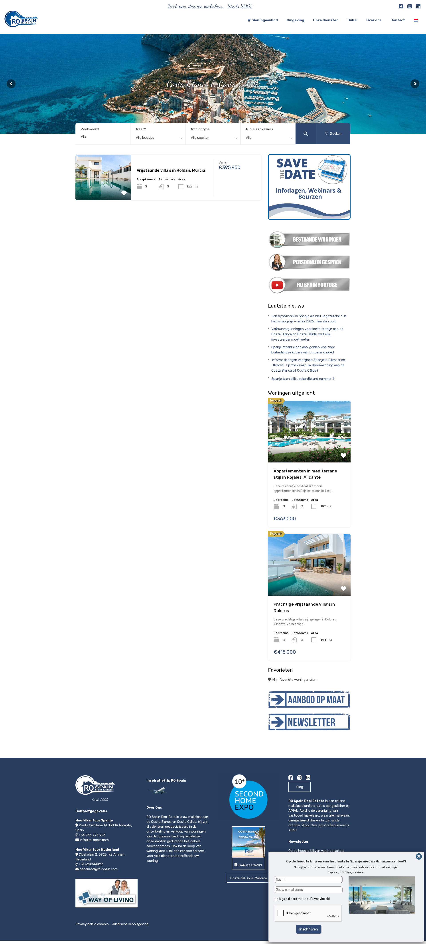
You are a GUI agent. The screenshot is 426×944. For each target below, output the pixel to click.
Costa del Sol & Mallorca (248, 878)
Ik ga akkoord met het (304, 899)
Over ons (374, 20)
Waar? (141, 129)
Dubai (352, 20)
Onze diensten (326, 20)
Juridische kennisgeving (130, 924)
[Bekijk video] (106, 907)
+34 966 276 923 (92, 835)
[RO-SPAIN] (21, 25)
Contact (397, 20)
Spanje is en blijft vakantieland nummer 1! (302, 379)
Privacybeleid (320, 899)
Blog (299, 787)
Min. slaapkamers (259, 129)
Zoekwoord (90, 129)
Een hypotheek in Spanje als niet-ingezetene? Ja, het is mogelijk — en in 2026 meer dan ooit (309, 318)
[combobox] (157, 138)
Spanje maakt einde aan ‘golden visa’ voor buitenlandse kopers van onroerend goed (303, 349)
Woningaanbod (265, 20)
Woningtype (200, 129)
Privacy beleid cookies (92, 924)
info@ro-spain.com (94, 840)
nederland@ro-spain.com (99, 869)
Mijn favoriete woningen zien (293, 680)
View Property (103, 179)
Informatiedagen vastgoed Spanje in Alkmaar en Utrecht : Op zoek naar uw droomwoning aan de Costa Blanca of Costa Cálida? (308, 365)
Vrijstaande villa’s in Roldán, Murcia (171, 170)
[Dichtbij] (419, 856)
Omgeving (295, 20)
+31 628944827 (91, 864)
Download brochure (249, 864)
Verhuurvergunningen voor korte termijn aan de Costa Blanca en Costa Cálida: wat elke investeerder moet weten (307, 334)
